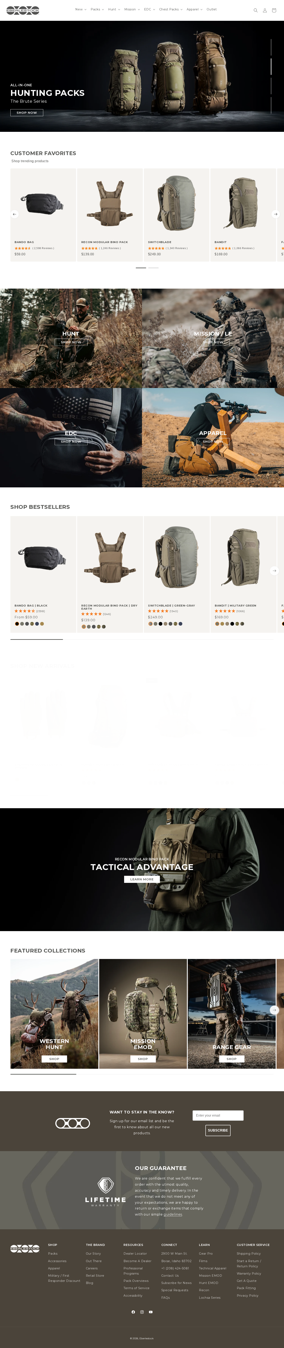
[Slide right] (274, 570)
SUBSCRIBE (218, 1130)
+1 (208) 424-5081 (175, 1268)
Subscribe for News (176, 1283)
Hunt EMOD (208, 1283)
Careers (92, 1268)
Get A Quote (247, 1281)
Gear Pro (206, 1253)
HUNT (70, 334)
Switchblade (160, 242)
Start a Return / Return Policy (249, 1263)
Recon (204, 1290)
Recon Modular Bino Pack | (109, 607)
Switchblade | (171, 605)
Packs (52, 1253)
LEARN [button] (204, 1245)
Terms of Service (136, 1288)
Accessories (57, 1261)
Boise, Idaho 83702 (176, 1261)
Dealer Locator (135, 1253)
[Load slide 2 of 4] (271, 66)
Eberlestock (147, 1338)
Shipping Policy (249, 1253)
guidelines (173, 1214)
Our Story (93, 1253)
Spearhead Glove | (38, 766)
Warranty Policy (249, 1273)
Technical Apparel (212, 1268)
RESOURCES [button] (133, 1245)
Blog (89, 1283)
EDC (71, 433)
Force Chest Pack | (241, 764)
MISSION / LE (213, 334)
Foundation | (102, 764)
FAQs (165, 1298)
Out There (94, 1261)
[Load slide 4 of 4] (271, 105)
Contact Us (170, 1276)
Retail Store (95, 1276)
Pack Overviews (135, 1281)
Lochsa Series (210, 1298)
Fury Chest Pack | (173, 764)
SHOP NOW (27, 113)
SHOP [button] (52, 1245)
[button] (80, 9)
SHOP (54, 1059)
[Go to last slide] (14, 214)
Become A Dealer (137, 1261)
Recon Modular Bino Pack (104, 242)
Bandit (221, 242)
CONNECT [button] (169, 1245)
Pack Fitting (246, 1288)
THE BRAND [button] (95, 1245)
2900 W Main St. (174, 1253)
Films (203, 1261)
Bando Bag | (31, 605)
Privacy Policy (248, 1295)
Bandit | (235, 605)
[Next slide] (276, 214)
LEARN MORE (142, 879)
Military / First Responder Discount (64, 1278)
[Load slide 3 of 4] (271, 85)
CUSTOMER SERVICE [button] (253, 1245)
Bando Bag (24, 242)
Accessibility (133, 1295)
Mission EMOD (210, 1276)
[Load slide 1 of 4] (271, 47)
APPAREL (213, 433)
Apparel (54, 1268)
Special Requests (174, 1290)
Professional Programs (133, 1270)
